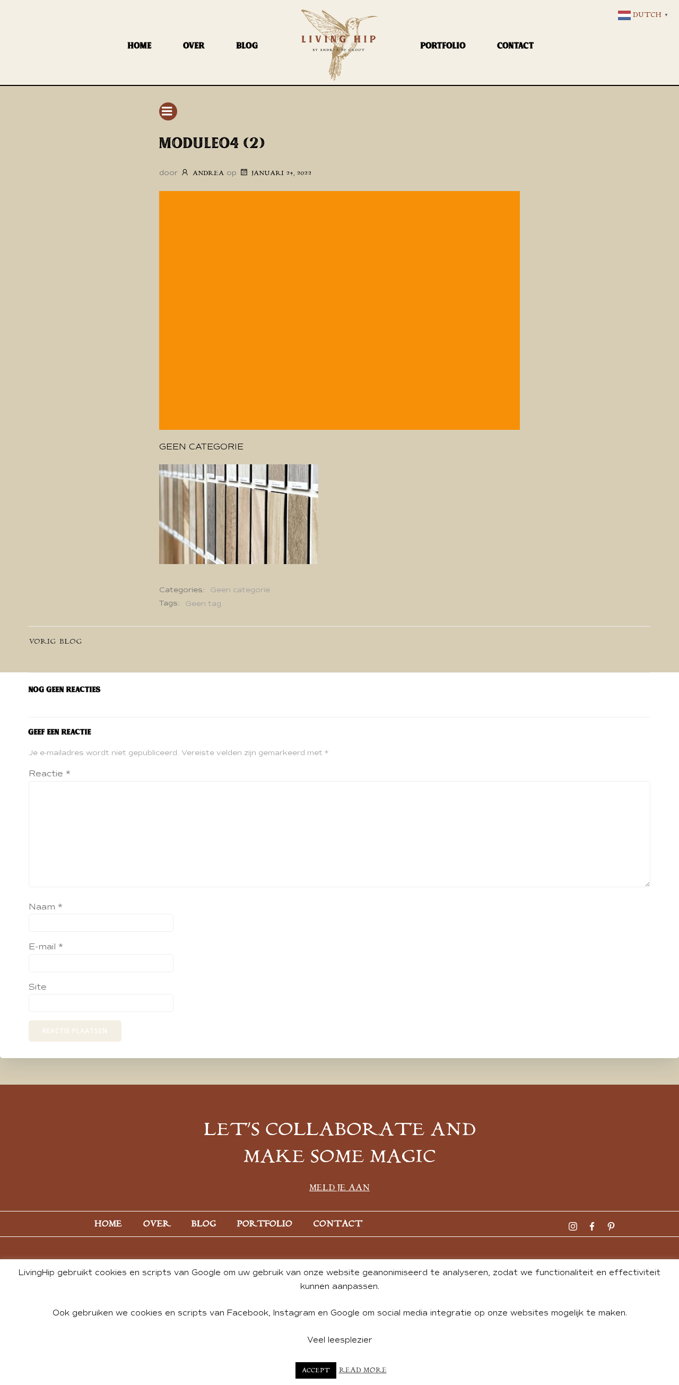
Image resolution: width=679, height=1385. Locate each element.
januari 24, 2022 (281, 173)
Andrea (208, 173)
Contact (516, 45)
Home (140, 45)
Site (38, 987)
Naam (46, 907)
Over (194, 45)
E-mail (46, 946)
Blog (247, 45)
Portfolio (443, 45)
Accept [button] (316, 1370)
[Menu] (168, 111)
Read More (363, 1370)
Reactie (50, 773)
